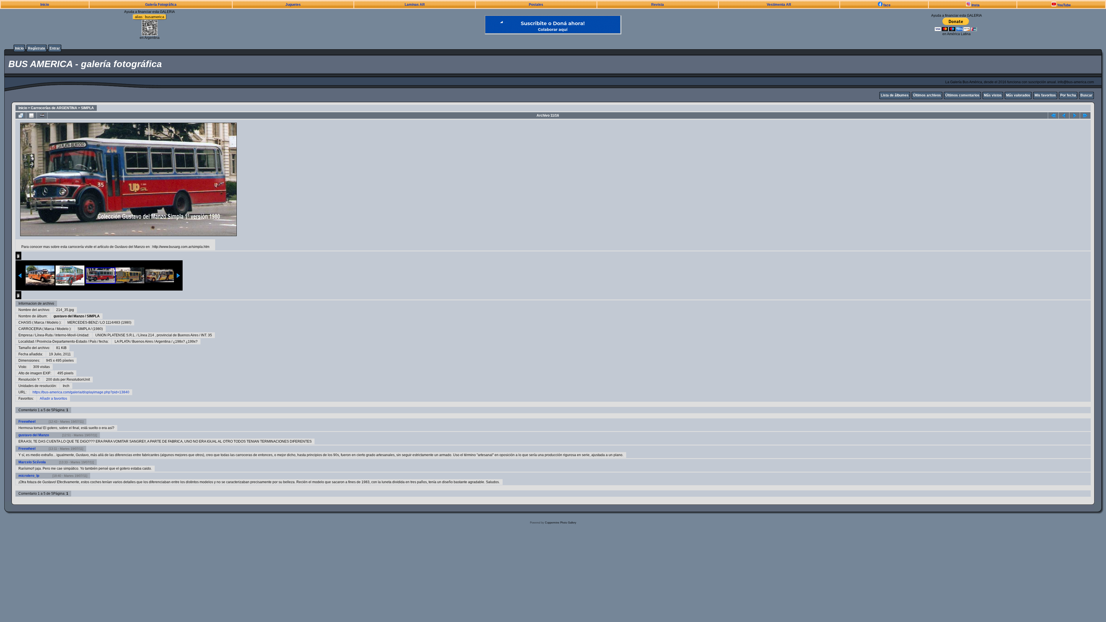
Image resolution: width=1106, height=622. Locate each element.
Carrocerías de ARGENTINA (54, 108)
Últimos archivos (927, 95)
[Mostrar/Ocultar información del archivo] (31, 115)
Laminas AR (415, 5)
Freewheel (26, 422)
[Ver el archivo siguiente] (1074, 115)
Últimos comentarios (962, 95)
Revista (657, 5)
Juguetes (293, 5)
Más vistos (993, 95)
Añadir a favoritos (53, 399)
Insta (975, 5)
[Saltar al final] (1085, 115)
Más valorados (1018, 95)
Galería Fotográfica (161, 5)
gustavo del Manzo (69, 316)
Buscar (1086, 95)
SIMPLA (87, 108)
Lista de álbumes (895, 95)
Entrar (55, 48)
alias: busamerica (149, 17)
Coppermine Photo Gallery (560, 522)
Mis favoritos (1045, 95)
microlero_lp (28, 476)
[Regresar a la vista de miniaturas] (21, 115)
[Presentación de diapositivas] (42, 115)
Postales (536, 5)
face (886, 5)
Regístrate (36, 48)
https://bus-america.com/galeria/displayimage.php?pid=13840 (81, 392)
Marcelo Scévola (32, 462)
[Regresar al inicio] (1053, 115)
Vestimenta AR (779, 5)
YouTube (1063, 5)
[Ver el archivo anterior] (1064, 115)
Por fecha (1068, 95)
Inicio (44, 5)
